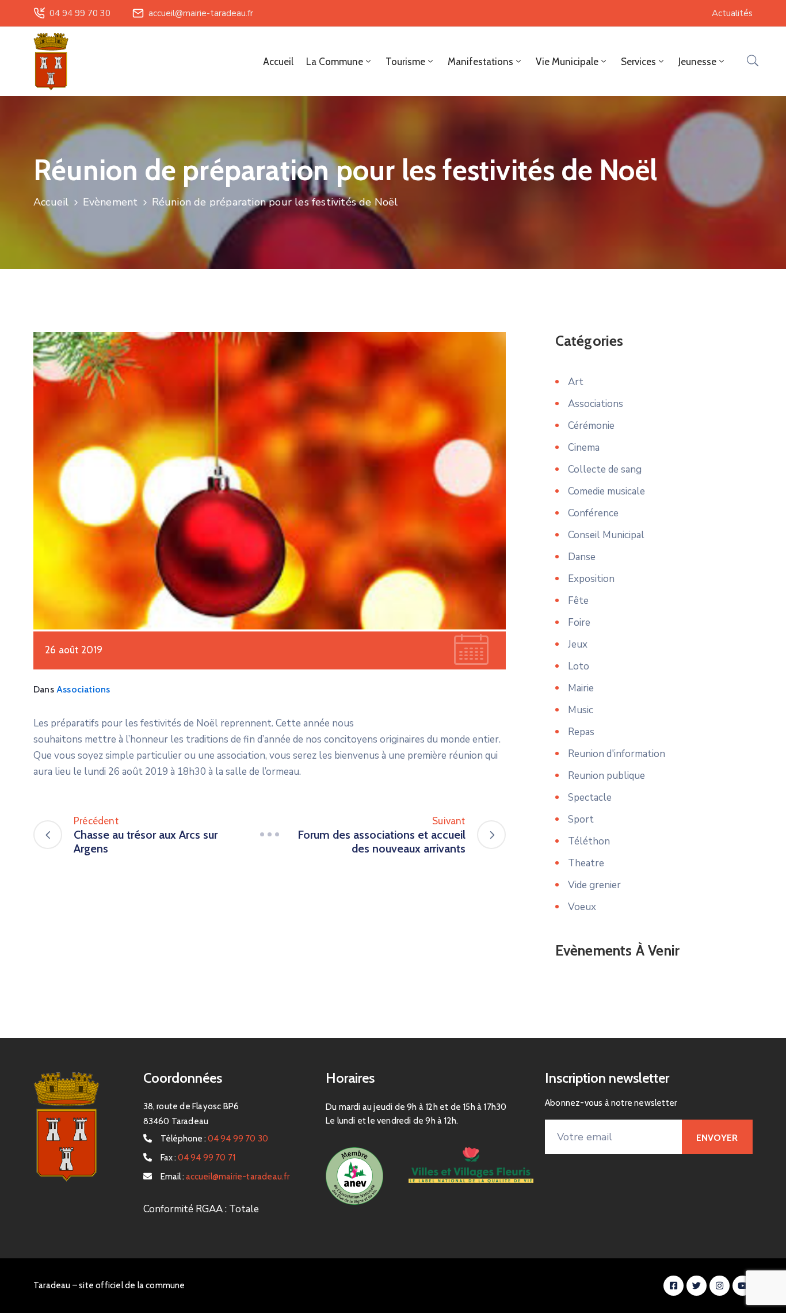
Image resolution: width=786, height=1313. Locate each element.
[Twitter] (696, 1286)
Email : (225, 1176)
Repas (581, 732)
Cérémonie (591, 425)
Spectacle (590, 797)
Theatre (586, 863)
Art (575, 382)
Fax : (198, 1157)
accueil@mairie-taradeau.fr (200, 13)
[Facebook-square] (673, 1286)
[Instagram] (719, 1286)
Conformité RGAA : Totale (201, 1209)
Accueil (278, 61)
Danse (582, 557)
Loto (578, 666)
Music (580, 710)
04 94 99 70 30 (79, 13)
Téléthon (589, 841)
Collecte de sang (605, 469)
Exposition (591, 578)
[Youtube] (742, 1286)
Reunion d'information (616, 753)
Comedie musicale (606, 491)
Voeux (582, 907)
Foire (579, 622)
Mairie (581, 688)
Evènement (110, 202)
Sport (581, 819)
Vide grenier (594, 885)
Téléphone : (215, 1138)
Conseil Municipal (606, 535)
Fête (578, 600)
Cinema (584, 447)
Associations (83, 689)
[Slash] (269, 834)
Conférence (593, 513)
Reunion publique (606, 775)
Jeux (577, 644)
